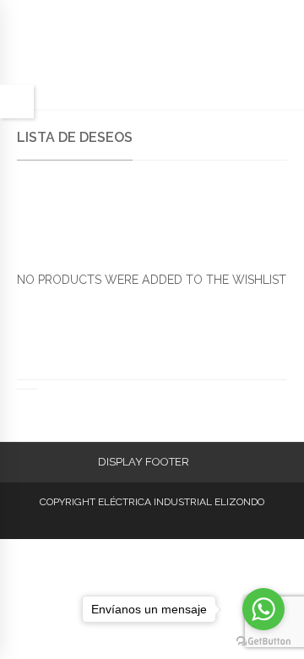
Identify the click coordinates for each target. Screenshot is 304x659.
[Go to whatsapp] (263, 609)
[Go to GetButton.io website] (263, 641)
